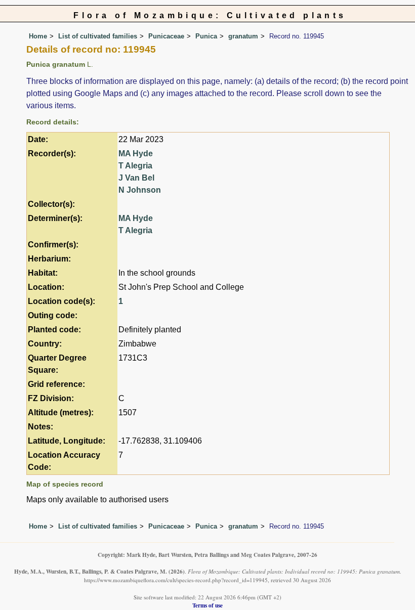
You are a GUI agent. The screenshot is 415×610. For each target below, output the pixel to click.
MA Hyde (135, 153)
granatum (243, 36)
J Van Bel (136, 177)
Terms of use (207, 605)
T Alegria (135, 165)
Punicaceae (166, 36)
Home (38, 36)
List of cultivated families (97, 36)
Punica (206, 36)
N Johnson (139, 190)
